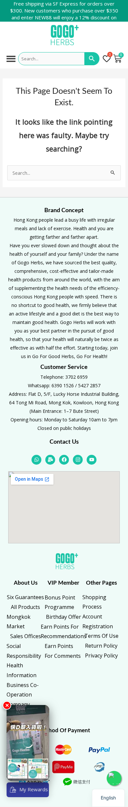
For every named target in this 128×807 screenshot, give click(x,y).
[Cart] (117, 58)
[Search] (92, 58)
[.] (107, 59)
